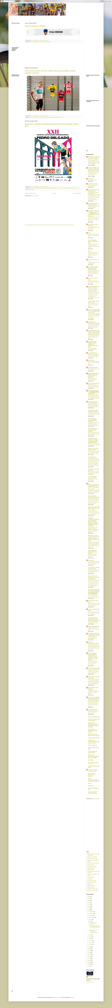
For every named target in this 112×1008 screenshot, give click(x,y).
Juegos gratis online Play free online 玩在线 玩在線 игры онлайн (94, 311)
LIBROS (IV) (91, 785)
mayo (90, 936)
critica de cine (53, 225)
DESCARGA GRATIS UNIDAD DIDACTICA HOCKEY (92, 555)
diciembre (91, 911)
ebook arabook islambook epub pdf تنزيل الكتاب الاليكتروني (94, 741)
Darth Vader (91, 178)
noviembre (91, 913)
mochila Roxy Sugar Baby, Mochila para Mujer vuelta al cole (93, 235)
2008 (89, 964)
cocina (37, 225)
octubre (91, 915)
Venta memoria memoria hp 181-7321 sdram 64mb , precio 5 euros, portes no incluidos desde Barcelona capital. (93, 704)
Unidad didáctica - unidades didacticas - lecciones (93, 552)
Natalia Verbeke (91, 885)
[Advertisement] (53, 55)
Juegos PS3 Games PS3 (93, 737)
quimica (30, 225)
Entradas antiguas (77, 193)
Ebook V (90, 783)
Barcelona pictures (92, 709)
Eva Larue (90, 883)
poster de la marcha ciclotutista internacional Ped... (94, 931)
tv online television (92, 476)
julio (90, 921)
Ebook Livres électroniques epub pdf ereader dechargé (93, 756)
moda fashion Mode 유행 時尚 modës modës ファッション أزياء (93, 508)
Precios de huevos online (94, 668)
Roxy (89, 233)
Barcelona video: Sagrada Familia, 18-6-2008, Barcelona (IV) (93, 712)
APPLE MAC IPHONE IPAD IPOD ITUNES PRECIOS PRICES (93, 268)
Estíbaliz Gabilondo (92, 882)
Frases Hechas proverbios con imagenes (91, 775)
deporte (34, 225)
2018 (89, 910)
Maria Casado (91, 869)
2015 (89, 950)
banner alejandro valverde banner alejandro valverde (40, 41)
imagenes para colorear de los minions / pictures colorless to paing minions (93, 424)
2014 (89, 952)
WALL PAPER (91, 360)
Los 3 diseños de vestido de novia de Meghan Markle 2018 (93, 337)
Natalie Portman (91, 887)
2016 (89, 948)
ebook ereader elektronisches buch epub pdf (93, 730)
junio (90, 935)
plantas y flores (91, 864)
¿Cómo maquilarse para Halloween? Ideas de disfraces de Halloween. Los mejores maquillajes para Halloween (93, 529)
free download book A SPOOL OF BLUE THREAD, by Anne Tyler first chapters (94, 604)
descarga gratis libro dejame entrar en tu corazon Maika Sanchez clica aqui (93, 562)
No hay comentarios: (44, 40)
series (45, 225)
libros (61, 225)
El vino (89, 251)
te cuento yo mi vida (92, 183)
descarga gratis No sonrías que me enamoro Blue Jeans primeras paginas (93, 613)
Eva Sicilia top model (92, 858)
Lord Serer (90, 976)
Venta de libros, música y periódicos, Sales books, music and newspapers (94, 699)
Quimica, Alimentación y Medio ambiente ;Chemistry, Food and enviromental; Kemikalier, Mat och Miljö (94, 192)
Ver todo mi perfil (90, 982)
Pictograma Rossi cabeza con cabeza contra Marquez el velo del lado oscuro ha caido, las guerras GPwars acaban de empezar (93, 501)
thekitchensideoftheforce (94, 286)
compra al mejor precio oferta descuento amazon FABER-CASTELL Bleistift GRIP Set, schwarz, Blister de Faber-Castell (94, 544)
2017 (89, 947)
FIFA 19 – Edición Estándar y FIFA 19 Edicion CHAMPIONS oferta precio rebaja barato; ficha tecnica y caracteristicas (94, 316)
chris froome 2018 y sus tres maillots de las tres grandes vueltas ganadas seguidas (46, 117)
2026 (89, 896)
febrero (90, 942)
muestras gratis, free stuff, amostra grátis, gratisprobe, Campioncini (94, 619)
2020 (89, 906)
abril (90, 938)
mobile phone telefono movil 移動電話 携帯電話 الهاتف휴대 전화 (93, 392)
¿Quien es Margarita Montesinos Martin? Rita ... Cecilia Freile (93, 479)
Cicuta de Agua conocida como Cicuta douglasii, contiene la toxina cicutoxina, (93, 596)
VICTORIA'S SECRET (93, 367)
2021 (89, 904)
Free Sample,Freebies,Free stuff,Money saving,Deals (94, 780)
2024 (89, 898)
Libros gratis (91, 560)
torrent (48, 225)
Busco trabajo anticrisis (93, 383)
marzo (90, 940)
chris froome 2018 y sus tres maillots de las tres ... (94, 927)
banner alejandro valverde (35, 26)
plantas (64, 225)
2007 (89, 966)
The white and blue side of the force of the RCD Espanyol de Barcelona (93, 169)
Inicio (54, 193)
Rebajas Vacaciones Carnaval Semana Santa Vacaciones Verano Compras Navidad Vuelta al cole (94, 538)
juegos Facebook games (93, 716)
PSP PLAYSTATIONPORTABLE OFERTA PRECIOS (93, 485)
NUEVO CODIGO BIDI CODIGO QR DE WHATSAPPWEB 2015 (92, 637)
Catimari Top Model (92, 866)
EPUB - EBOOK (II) (92, 745)
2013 (89, 954)
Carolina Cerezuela (92, 880)
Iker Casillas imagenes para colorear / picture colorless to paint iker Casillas (94, 433)
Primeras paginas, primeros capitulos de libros (93, 241)
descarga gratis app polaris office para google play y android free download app (93, 405)
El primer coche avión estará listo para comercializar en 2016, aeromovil (93, 571)
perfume (27, 225)
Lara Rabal (90, 878)
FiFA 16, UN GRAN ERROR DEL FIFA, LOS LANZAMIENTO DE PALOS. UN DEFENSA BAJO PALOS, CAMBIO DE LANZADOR (94, 490)
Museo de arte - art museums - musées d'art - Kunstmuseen (94, 577)
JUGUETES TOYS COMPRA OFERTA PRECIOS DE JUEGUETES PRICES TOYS (93, 344)
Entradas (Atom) (34, 195)
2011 (89, 958)
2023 (89, 900)
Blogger (72, 997)
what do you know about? (94, 626)
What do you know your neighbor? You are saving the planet (94, 629)
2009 (89, 962)
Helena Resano (91, 868)
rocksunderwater (57, 997)
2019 (89, 908)
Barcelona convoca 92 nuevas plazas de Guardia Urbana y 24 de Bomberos (93, 386)
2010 (89, 960)
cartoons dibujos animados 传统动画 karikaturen (92, 420)
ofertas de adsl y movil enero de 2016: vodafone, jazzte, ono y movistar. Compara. (94, 452)
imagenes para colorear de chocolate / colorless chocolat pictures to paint (94, 414)
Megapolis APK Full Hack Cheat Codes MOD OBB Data (93, 305)
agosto (90, 919)
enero (90, 944)
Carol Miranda (91, 877)
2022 (89, 902)
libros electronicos (70, 225)
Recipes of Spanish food (93, 890)
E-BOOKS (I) (91, 760)
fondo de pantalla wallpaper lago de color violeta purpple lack (93, 362)
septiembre (91, 917)
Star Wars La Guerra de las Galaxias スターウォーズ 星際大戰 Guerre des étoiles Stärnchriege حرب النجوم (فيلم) (94, 213)
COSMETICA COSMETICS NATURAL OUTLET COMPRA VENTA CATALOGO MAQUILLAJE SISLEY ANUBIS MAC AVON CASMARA (93, 521)
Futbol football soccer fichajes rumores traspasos (93, 430)
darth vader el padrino (92, 180)
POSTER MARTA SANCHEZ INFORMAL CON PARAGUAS (93, 228)
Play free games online (93, 888)
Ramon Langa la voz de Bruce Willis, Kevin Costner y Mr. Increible (94, 282)
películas (41, 225)
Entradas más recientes (30, 193)
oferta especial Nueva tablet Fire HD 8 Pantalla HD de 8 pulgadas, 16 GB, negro (93, 325)
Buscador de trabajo (92, 856)
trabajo (57, 225)
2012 (89, 956)
